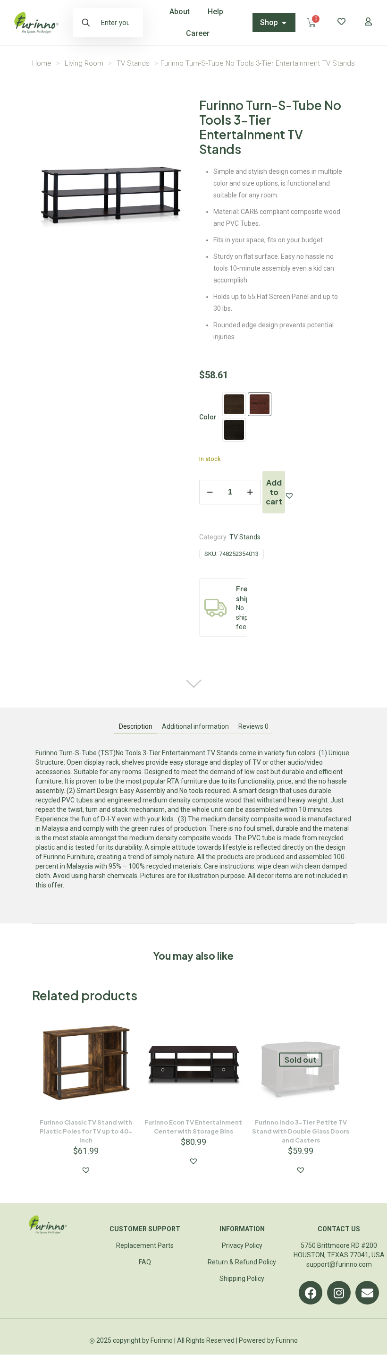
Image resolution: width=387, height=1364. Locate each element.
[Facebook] (310, 1292)
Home (41, 63)
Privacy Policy (242, 1245)
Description (135, 726)
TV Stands (133, 63)
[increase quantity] (250, 492)
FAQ (145, 1262)
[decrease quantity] (210, 492)
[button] (289, 495)
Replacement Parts (145, 1245)
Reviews (253, 726)
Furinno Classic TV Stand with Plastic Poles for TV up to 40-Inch (86, 1131)
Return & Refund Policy (242, 1262)
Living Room (84, 63)
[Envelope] (367, 1292)
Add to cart (274, 491)
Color (208, 417)
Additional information (195, 726)
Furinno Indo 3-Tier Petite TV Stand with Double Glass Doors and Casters (300, 1131)
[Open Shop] (284, 22)
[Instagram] (339, 1292)
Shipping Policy (241, 1278)
